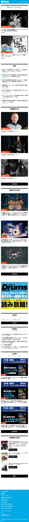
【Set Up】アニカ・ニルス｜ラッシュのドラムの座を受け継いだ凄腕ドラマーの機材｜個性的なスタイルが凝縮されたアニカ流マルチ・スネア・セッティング (14, 267)
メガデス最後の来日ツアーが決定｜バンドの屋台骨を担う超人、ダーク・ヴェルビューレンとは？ (14, 70)
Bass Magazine (4, 502)
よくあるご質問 (4, 491)
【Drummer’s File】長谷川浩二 (8, 154)
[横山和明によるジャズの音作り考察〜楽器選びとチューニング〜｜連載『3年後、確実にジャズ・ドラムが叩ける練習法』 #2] (14, 390)
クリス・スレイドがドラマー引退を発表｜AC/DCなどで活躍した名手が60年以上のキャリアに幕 (15, 96)
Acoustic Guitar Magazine (6, 508)
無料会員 (16, 131)
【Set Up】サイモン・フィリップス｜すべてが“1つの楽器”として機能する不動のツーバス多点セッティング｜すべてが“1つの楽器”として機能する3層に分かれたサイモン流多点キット (14, 214)
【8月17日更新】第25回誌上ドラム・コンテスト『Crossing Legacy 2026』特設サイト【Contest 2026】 (14, 338)
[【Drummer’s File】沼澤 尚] (14, 168)
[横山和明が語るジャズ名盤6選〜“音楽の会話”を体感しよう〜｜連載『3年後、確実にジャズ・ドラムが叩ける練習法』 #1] (14, 415)
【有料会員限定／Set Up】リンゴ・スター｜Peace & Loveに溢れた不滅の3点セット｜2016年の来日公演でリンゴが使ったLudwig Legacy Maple (14, 241)
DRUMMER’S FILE (5, 128)
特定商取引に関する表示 (6, 497)
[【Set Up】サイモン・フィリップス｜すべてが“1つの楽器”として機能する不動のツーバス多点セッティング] (14, 202)
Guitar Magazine (4, 500)
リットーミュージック (5, 511)
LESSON (9, 52)
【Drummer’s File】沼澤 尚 (7, 178)
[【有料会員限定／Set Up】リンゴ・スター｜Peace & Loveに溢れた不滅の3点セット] (14, 229)
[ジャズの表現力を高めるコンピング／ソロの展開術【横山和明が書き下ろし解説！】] (14, 367)
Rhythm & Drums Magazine (6, 504)
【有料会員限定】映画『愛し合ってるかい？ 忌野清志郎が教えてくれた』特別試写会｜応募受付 (14, 80)
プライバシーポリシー (5, 495)
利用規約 (3, 493)
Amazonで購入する (13, 449)
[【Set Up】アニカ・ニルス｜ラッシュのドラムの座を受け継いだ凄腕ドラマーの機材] (14, 255)
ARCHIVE (4, 52)
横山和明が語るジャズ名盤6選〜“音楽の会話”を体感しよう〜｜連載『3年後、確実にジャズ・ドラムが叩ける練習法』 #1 (14, 426)
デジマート (3, 513)
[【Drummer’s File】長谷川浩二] (14, 144)
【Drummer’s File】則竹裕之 (7, 131)
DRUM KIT (4, 210)
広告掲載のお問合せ (5, 515)
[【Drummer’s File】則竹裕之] (14, 121)
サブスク (23, 81)
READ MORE (14, 184)
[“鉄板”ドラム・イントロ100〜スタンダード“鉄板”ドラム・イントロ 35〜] (14, 44)
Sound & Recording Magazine (7, 506)
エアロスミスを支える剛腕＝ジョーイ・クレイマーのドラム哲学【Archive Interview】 (14, 30)
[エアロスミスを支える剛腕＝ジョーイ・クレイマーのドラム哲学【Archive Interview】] (14, 19)
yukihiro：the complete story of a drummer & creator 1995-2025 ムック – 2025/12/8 (18, 464)
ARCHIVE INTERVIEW (6, 26)
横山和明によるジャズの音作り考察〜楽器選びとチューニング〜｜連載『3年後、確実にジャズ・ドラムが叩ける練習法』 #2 (14, 402)
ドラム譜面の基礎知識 (6, 344)
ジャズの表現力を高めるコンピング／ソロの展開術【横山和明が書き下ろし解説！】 (14, 378)
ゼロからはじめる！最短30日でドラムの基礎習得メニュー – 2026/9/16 (18, 453)
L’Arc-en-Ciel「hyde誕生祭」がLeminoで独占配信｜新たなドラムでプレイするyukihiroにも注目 (14, 75)
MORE (14, 476)
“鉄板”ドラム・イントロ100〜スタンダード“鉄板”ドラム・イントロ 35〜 (14, 55)
